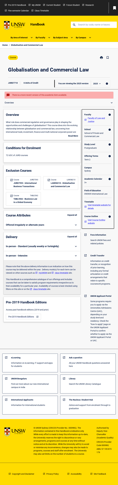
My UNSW (36, 5)
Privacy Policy (52, 474)
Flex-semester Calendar (18, 10)
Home (5, 45)
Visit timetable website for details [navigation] (99, 207)
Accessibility (76, 474)
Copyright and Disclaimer (23, 474)
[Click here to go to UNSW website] (14, 26)
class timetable (61, 273)
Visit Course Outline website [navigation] (96, 222)
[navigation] (23, 317)
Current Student (53, 5)
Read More (73, 136)
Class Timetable (42, 10)
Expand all (72, 215)
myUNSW (43, 273)
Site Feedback (100, 474)
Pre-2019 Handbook (17, 5)
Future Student (73, 5)
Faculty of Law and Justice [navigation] (96, 120)
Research (89, 5)
